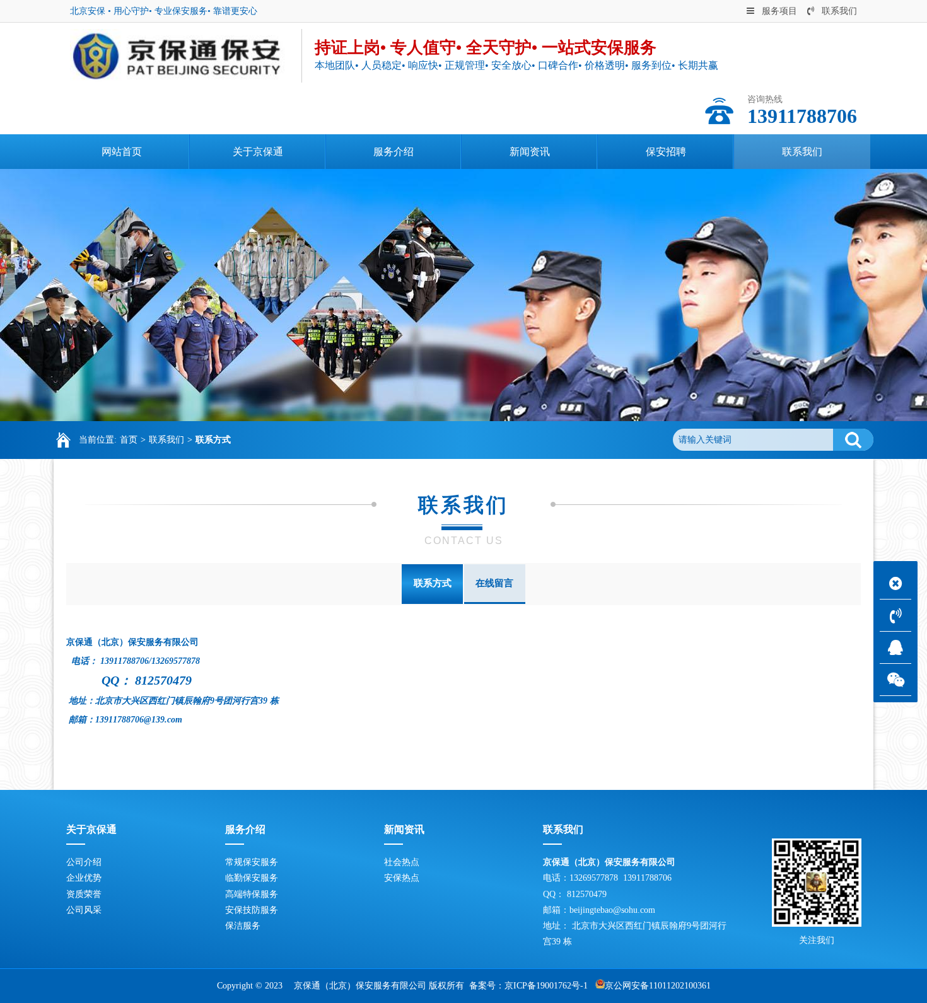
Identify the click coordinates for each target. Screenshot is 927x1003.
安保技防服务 (251, 910)
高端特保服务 (251, 894)
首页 (128, 439)
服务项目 (779, 11)
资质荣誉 (84, 894)
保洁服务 (242, 926)
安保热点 (401, 878)
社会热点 (401, 862)
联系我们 (839, 11)
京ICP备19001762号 (542, 985)
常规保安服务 (251, 862)
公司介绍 (84, 862)
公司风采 (84, 910)
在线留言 (494, 583)
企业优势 (84, 878)
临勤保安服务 (251, 878)
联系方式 (213, 439)
